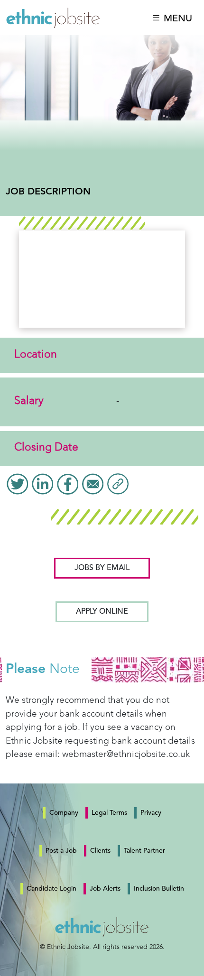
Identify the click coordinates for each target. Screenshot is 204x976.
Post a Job (61, 850)
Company (63, 813)
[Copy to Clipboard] (118, 484)
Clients (100, 850)
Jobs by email (102, 568)
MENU (176, 18)
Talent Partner (144, 850)
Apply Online (102, 612)
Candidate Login (51, 888)
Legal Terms (109, 813)
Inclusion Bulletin (159, 888)
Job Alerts (105, 888)
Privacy (150, 813)
